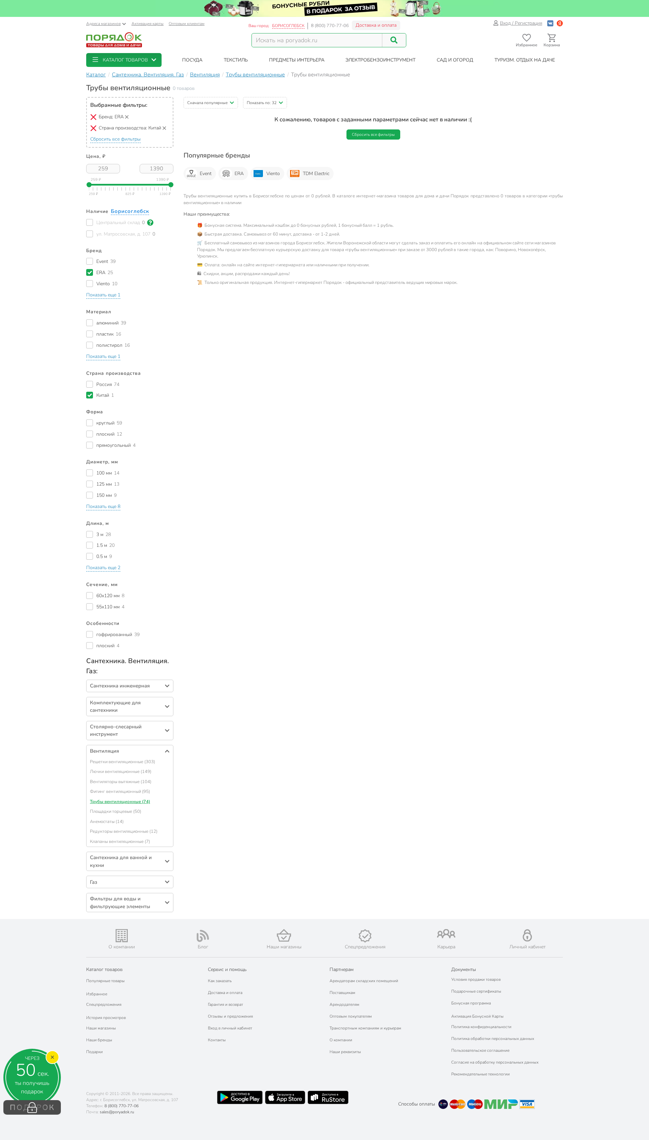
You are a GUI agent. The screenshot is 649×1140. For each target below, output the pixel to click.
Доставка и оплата (376, 25)
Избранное (96, 994)
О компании (341, 1040)
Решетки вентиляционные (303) (122, 762)
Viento (273, 173)
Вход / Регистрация (521, 23)
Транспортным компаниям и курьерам (365, 1028)
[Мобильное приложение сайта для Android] (239, 1097)
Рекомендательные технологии (480, 1074)
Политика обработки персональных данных (492, 1038)
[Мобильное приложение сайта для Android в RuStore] (328, 1097)
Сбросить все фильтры (115, 139)
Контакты (217, 1040)
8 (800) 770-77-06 (330, 26)
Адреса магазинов (103, 23)
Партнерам (342, 969)
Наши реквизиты (345, 1051)
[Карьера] (446, 933)
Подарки (94, 1051)
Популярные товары (105, 981)
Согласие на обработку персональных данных (494, 1062)
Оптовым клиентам (187, 23)
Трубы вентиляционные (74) (120, 802)
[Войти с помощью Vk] (550, 23)
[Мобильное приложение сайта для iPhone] (285, 1097)
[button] (124, 60)
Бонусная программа (471, 1003)
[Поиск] (394, 40)
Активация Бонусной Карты (477, 1016)
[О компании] (121, 935)
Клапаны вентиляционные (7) (120, 842)
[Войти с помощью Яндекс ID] (560, 23)
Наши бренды (99, 1040)
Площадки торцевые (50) (115, 811)
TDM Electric (316, 173)
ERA (239, 173)
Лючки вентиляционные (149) (120, 772)
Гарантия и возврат (225, 1004)
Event (206, 173)
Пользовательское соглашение (480, 1050)
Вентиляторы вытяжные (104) (120, 782)
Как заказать (220, 981)
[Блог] (202, 936)
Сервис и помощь (227, 969)
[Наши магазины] (283, 935)
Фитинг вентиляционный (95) (120, 792)
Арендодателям (344, 1004)
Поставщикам (342, 992)
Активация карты (147, 23)
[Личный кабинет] (527, 935)
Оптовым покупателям (351, 1016)
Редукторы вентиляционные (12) (124, 831)
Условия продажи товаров (476, 979)
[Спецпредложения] (365, 936)
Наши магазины (101, 1028)
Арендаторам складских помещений (364, 981)
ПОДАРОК (32, 1107)
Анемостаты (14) (107, 822)
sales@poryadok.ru (117, 1112)
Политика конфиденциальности (481, 1026)
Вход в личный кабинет (230, 1028)
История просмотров (106, 1017)
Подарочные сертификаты (476, 991)
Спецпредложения (103, 1004)
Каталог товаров (104, 969)
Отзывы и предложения (230, 1016)
